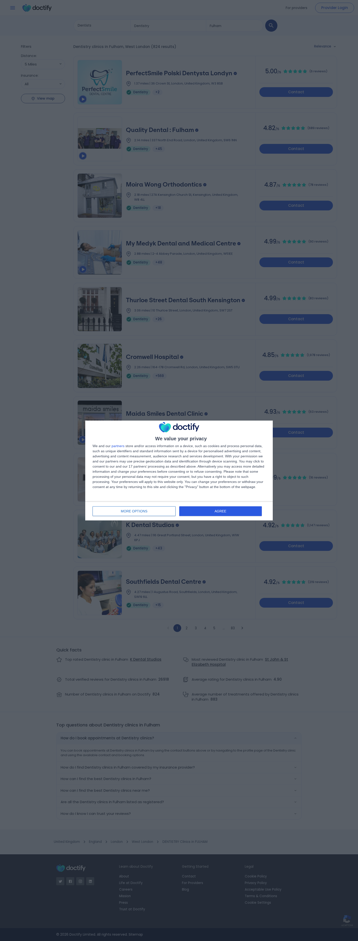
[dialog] (179, 470)
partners (118, 446)
